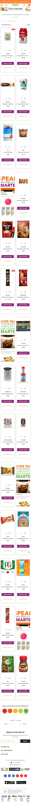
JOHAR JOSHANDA (8, 440)
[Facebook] (5, 775)
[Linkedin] (9, 775)
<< (2, 21)
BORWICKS (7, 391)
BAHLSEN (8, 633)
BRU (8, 681)
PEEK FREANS (23, 295)
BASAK (23, 536)
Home (4, 21)
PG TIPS (8, 585)
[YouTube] (21, 775)
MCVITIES (23, 440)
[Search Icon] (8, 5)
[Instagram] (13, 775)
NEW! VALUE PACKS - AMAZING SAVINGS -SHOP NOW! (15, 1)
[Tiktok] (25, 775)
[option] (15, 1)
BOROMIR (23, 198)
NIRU (23, 150)
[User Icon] (24, 5)
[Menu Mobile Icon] (2, 5)
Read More (15, 17)
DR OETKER (23, 247)
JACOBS (23, 343)
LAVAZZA (23, 53)
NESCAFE (8, 102)
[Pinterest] (17, 775)
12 (20, 724)
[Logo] (15, 5)
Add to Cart (8, 63)
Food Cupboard (11, 21)
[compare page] (29, 552)
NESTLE (23, 585)
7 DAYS (7, 536)
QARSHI (7, 53)
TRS (8, 150)
